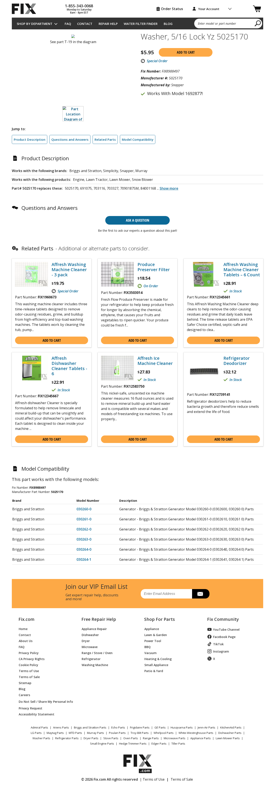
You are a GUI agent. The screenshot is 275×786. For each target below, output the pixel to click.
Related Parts (105, 139)
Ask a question (137, 220)
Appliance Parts (200, 738)
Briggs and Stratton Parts (90, 727)
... (167, 188)
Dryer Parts (91, 738)
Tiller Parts (178, 743)
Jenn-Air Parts (206, 727)
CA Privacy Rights (31, 659)
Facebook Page (224, 637)
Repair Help (108, 23)
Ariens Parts (61, 727)
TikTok (218, 644)
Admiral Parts (39, 727)
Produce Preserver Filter (154, 267)
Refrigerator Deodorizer (236, 361)
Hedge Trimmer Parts (133, 743)
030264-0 (83, 549)
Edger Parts (159, 743)
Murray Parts (95, 733)
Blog (168, 23)
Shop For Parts (159, 619)
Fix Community (223, 619)
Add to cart (186, 52)
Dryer (86, 641)
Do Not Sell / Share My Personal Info (44, 702)
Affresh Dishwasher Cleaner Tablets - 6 (69, 366)
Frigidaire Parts (140, 727)
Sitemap (25, 683)
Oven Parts (130, 738)
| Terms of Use (152, 779)
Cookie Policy (28, 665)
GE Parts (160, 727)
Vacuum (150, 653)
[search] (257, 23)
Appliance (151, 629)
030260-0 (83, 509)
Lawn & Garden (155, 635)
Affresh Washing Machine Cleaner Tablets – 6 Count (241, 269)
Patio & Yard (153, 671)
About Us (25, 641)
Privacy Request (30, 708)
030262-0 (83, 529)
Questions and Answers (70, 139)
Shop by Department (34, 23)
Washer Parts (41, 738)
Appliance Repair (94, 629)
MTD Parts (75, 733)
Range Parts (151, 738)
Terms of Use (29, 671)
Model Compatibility (137, 139)
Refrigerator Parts (67, 738)
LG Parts (36, 733)
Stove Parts (110, 738)
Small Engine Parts (102, 743)
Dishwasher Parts (229, 733)
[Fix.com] (26, 8)
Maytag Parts (55, 733)
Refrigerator (91, 659)
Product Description (29, 139)
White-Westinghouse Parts (196, 733)
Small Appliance (156, 665)
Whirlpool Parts (164, 733)
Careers (24, 695)
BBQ (147, 647)
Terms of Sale (29, 677)
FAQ (68, 23)
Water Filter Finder (140, 23)
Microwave (90, 647)
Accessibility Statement (36, 714)
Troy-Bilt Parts (140, 733)
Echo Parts (118, 727)
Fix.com (26, 619)
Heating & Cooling (158, 659)
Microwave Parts (174, 738)
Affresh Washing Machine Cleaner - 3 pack (69, 269)
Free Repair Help (98, 619)
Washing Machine (95, 665)
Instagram (221, 651)
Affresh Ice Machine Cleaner (155, 361)
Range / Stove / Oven (97, 653)
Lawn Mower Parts (228, 738)
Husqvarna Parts (182, 727)
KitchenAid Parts (230, 727)
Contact (84, 23)
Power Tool (152, 641)
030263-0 (83, 539)
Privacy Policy (29, 653)
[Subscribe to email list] (200, 594)
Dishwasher (90, 635)
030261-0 (83, 519)
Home (23, 629)
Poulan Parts (117, 733)
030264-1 (83, 559)
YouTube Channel (226, 629)
